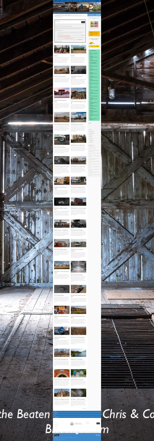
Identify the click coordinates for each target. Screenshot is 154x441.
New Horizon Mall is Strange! (76, 275)
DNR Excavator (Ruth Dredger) (77, 230)
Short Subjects (73, 378)
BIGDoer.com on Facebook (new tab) (94, 432)
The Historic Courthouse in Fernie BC (61, 399)
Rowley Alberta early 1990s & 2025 (78, 145)
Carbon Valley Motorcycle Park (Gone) (61, 124)
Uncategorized (56, 54)
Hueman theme (63, 439)
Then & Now (59, 432)
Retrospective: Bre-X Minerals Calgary (78, 208)
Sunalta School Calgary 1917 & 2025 (61, 166)
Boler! (90, 129)
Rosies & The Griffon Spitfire (60, 76)
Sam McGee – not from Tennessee (78, 399)
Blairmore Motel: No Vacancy (60, 147)
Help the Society (60, 12)
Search (83, 22)
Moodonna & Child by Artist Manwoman (59, 338)
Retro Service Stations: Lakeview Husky (60, 208)
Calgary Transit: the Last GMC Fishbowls (77, 250)
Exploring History (56, 123)
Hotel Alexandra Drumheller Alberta (78, 166)
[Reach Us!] (99, 14)
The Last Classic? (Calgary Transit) (77, 187)
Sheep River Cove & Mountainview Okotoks (61, 317)
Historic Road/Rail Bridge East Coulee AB (78, 102)
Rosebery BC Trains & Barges (76, 359)
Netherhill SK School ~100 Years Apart (61, 379)
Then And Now (73, 100)
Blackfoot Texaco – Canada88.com (61, 230)
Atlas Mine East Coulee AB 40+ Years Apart (78, 296)
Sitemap (68, 12)
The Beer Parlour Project (68, 38)
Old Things (72, 185)
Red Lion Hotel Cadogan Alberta (60, 249)
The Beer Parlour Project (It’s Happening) (76, 77)
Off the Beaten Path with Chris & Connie (67, 5)
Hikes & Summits (78, 432)
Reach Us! (55, 12)
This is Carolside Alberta (59, 295)
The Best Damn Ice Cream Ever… (77, 379)
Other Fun (72, 206)
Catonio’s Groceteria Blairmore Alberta (60, 101)
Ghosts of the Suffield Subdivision (78, 337)
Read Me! (73, 56)
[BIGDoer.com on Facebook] (96, 14)
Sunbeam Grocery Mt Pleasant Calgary (60, 187)
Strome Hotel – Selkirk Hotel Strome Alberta (61, 272)
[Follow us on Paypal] (98, 14)
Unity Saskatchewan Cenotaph (77, 124)
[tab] (77, 412)
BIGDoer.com (70, 437)
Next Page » (84, 408)
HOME (55, 432)
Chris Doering (91, 146)
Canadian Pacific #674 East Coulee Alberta (78, 317)
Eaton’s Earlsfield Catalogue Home (61, 359)
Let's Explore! (57, 20)
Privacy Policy (64, 12)
